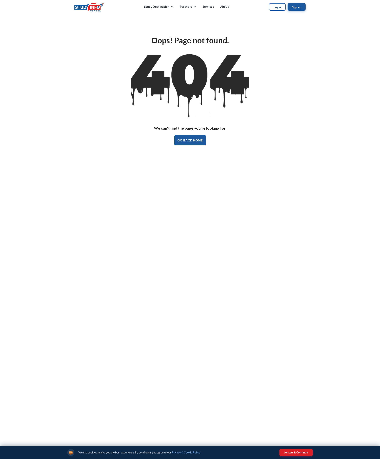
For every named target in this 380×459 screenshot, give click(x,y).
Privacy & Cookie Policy (186, 452)
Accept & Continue (296, 452)
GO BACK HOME (190, 140)
